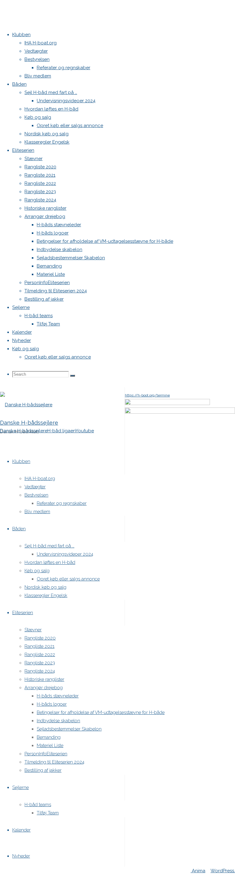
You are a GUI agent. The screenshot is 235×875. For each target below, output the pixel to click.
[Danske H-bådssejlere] (26, 404)
